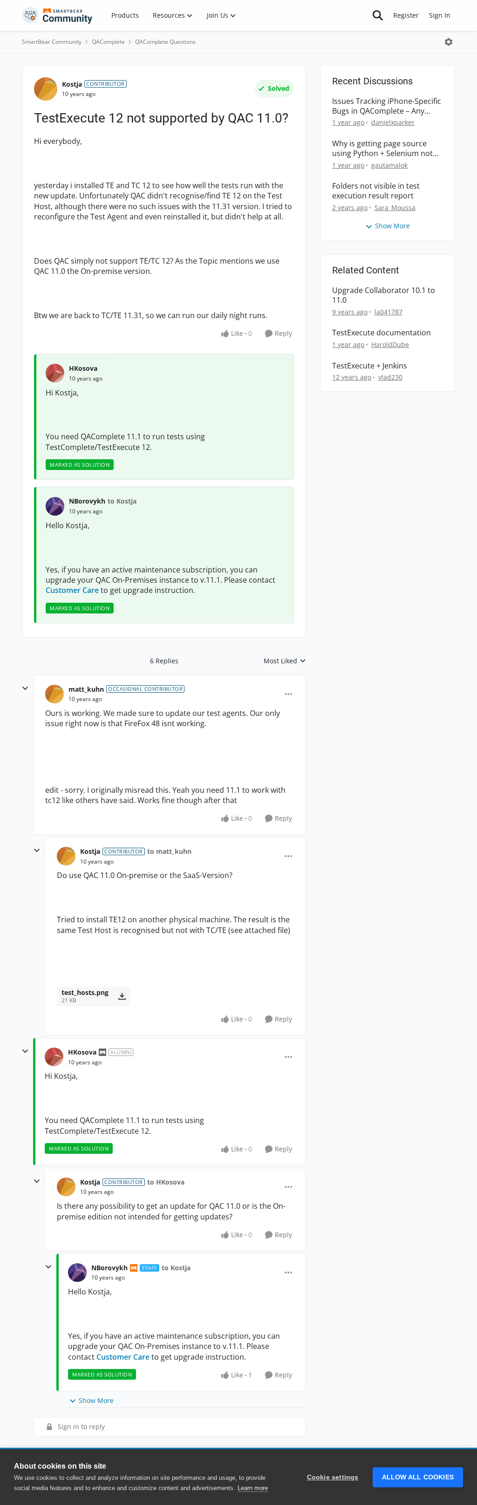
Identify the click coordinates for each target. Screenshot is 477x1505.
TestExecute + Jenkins (369, 366)
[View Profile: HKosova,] (55, 373)
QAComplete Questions (165, 42)
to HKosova (165, 1182)
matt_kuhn (86, 689)
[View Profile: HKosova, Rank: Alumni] (54, 1057)
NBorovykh (87, 501)
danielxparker (393, 122)
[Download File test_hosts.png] (121, 996)
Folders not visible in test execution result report (376, 191)
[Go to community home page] (57, 15)
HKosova (83, 368)
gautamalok (389, 165)
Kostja (72, 84)
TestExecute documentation (381, 333)
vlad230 (390, 377)
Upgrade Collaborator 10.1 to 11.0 (383, 295)
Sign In (439, 15)
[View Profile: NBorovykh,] (55, 506)
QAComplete (108, 42)
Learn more (253, 1488)
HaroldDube (390, 344)
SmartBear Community (52, 42)
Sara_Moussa (395, 207)
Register (406, 15)
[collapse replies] (25, 688)
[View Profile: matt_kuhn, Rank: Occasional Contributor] (54, 694)
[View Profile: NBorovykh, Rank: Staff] (77, 1272)
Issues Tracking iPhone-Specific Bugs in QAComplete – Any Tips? (386, 106)
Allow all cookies (418, 1477)
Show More (96, 1400)
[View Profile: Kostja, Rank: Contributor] (45, 89)
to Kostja (122, 501)
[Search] (377, 15)
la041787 (388, 311)
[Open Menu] (448, 41)
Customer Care (72, 590)
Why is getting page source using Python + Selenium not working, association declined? (385, 148)
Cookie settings (333, 1477)
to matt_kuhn (169, 851)
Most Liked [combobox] (285, 661)
